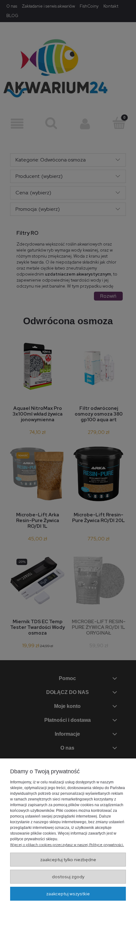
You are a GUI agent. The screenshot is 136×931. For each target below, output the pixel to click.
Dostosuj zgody (68, 876)
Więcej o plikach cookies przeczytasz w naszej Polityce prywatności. (67, 844)
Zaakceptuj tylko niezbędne (68, 859)
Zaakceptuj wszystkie (68, 894)
